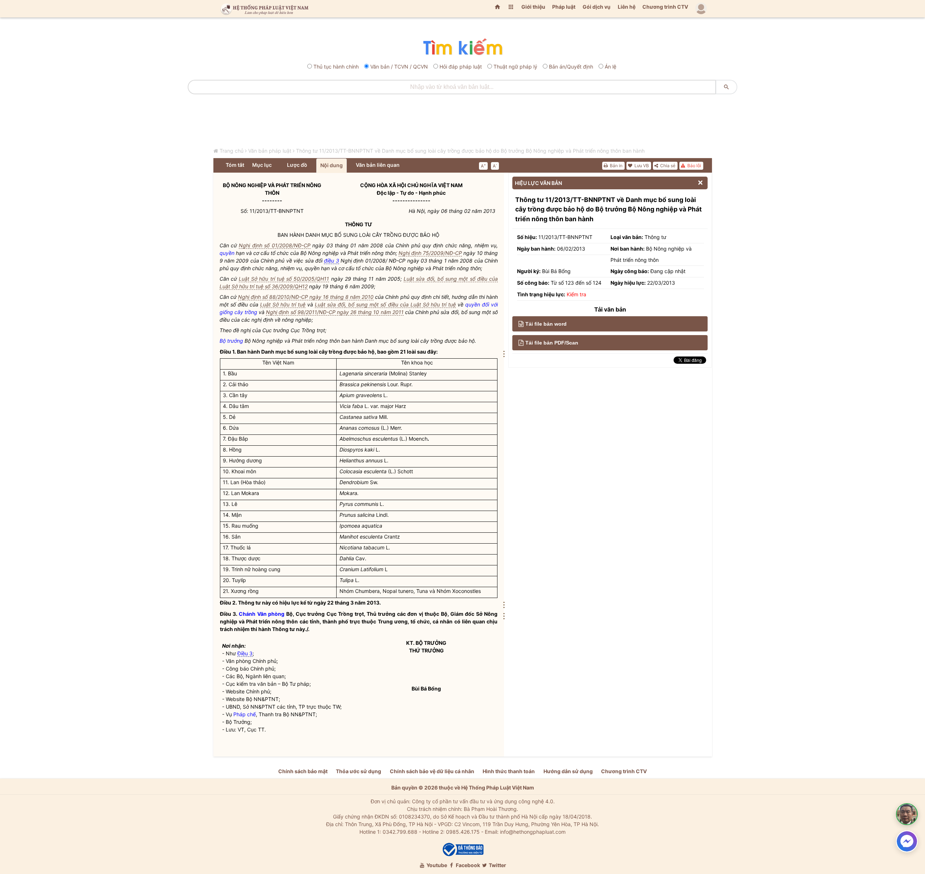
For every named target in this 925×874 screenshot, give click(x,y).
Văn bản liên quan (378, 165)
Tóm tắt (235, 165)
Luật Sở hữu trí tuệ (282, 304)
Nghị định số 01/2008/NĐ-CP (274, 245)
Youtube (436, 865)
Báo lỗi (693, 165)
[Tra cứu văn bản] (462, 47)
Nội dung (331, 165)
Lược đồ (297, 165)
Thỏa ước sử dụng (358, 771)
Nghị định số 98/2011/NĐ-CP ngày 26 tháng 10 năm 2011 (335, 312)
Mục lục (262, 165)
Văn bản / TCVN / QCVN (399, 66)
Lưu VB (641, 165)
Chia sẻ (667, 165)
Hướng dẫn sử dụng (568, 771)
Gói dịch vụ (597, 7)
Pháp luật (563, 7)
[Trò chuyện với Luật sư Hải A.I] (907, 814)
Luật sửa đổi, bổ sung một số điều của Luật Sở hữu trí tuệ (385, 304)
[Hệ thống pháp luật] (263, 8)
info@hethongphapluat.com (533, 832)
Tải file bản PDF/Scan (551, 343)
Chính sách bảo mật (303, 771)
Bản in (615, 165)
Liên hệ (627, 7)
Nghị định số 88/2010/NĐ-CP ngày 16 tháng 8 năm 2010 (306, 297)
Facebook (467, 865)
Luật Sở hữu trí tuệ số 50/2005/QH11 (284, 279)
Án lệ (610, 66)
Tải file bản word (546, 324)
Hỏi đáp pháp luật (460, 66)
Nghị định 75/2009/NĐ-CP (430, 253)
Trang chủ (231, 151)
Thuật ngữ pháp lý (515, 66)
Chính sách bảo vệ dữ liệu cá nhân (432, 771)
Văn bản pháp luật (269, 151)
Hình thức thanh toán (509, 771)
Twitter (497, 865)
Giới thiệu (533, 7)
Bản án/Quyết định (571, 66)
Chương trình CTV (665, 7)
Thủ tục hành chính (336, 66)
